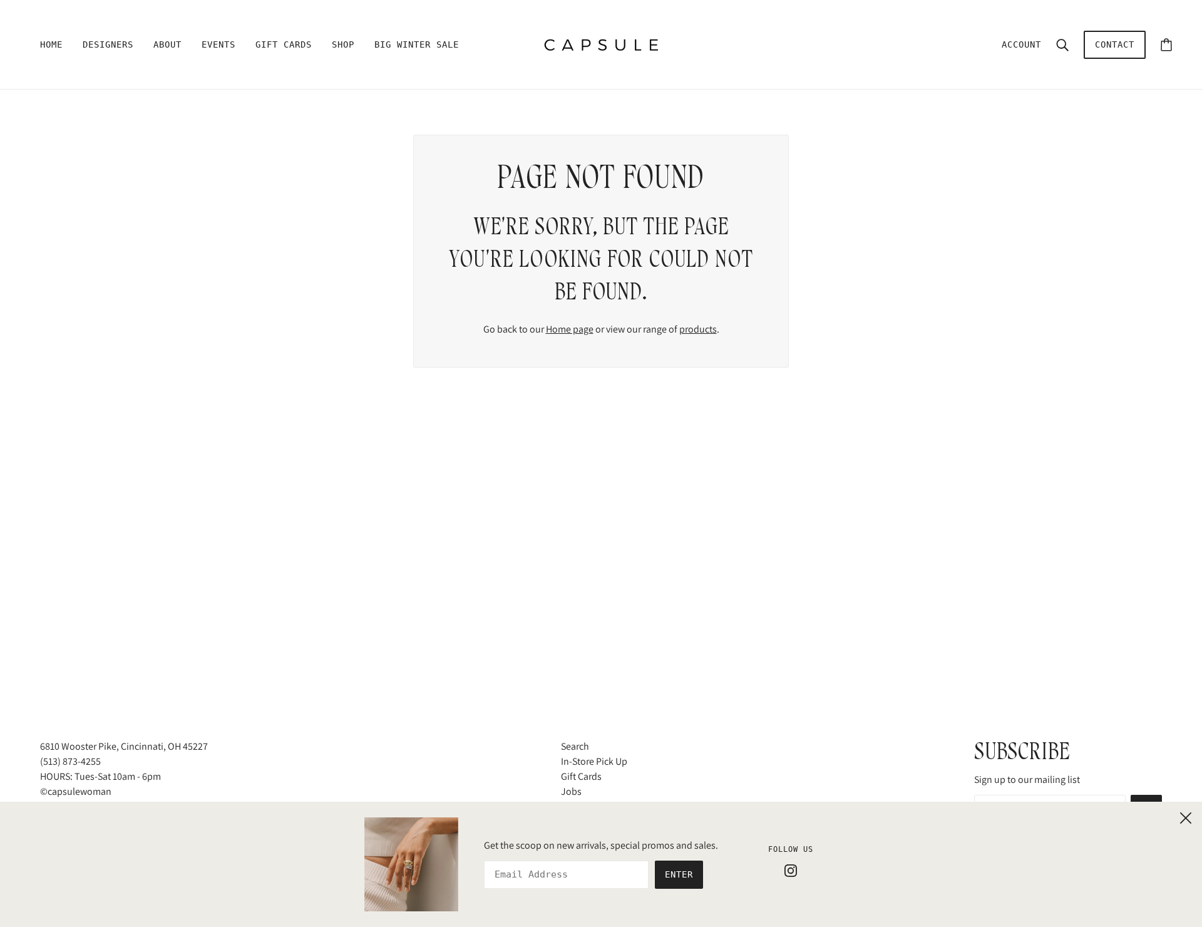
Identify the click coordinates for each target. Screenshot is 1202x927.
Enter (679, 874)
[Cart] (1166, 45)
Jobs (571, 791)
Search (575, 746)
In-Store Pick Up (594, 761)
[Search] (1062, 44)
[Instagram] (790, 870)
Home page (569, 329)
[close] (1185, 816)
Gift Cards (581, 776)
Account (1021, 44)
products (698, 329)
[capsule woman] (601, 43)
